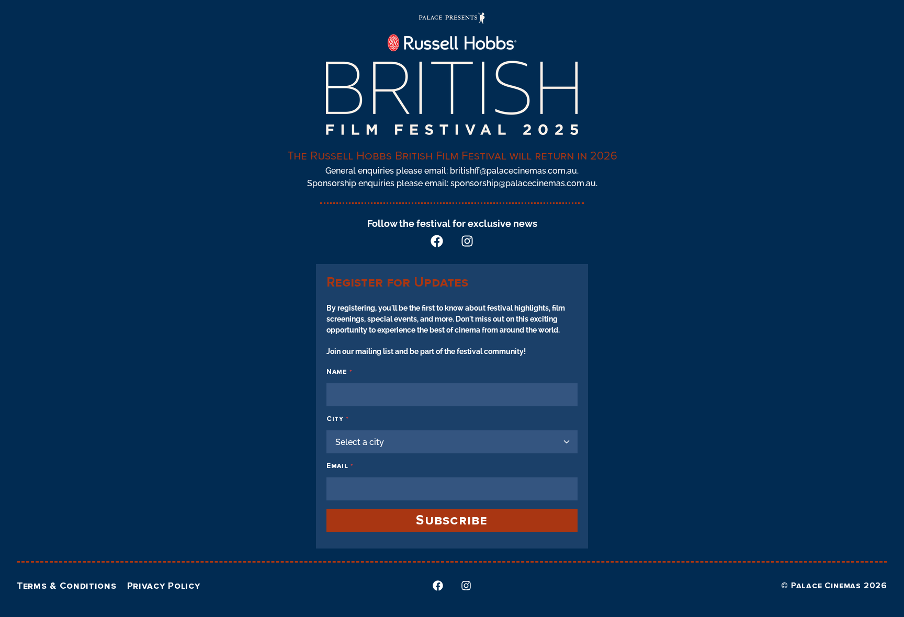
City (337, 419)
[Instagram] (467, 241)
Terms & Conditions (67, 585)
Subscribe (452, 520)
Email (339, 466)
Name (339, 372)
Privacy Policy (163, 585)
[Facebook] (437, 241)
